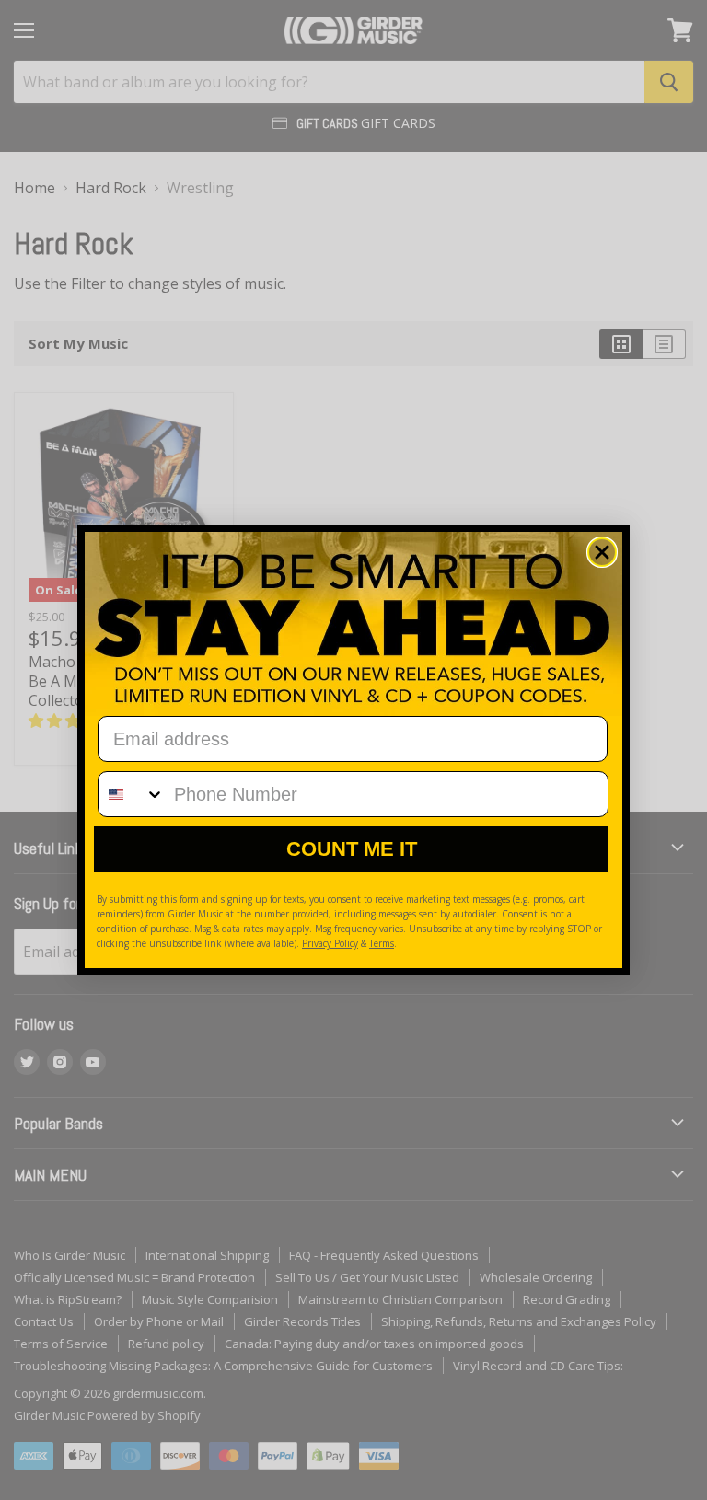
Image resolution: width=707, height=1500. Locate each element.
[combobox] (132, 794)
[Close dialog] (602, 552)
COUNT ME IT (351, 848)
